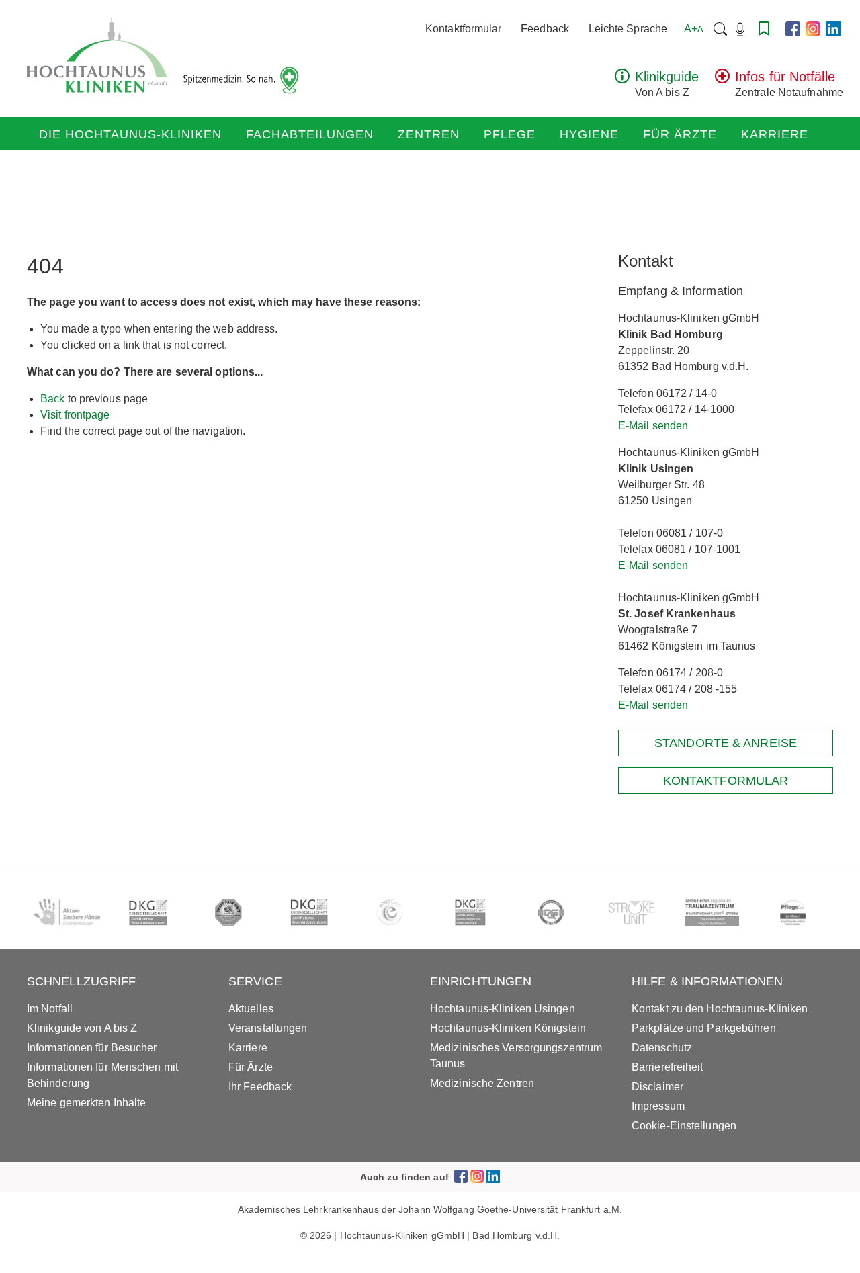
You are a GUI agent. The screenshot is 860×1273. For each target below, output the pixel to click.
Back (52, 398)
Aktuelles (250, 1008)
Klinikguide (667, 76)
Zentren (429, 134)
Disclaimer (657, 1086)
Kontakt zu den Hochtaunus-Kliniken (720, 1008)
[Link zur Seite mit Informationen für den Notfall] (722, 79)
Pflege (509, 134)
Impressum (658, 1106)
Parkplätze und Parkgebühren (704, 1028)
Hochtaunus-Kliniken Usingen (502, 1008)
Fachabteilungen (310, 134)
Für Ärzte (680, 134)
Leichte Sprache (628, 28)
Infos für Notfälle (785, 76)
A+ (695, 28)
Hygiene (589, 134)
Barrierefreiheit (667, 1067)
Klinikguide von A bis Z (82, 1028)
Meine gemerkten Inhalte (86, 1102)
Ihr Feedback (260, 1086)
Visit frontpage (75, 415)
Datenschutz (662, 1047)
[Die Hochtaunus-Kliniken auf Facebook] (792, 28)
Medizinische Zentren (482, 1083)
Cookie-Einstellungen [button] (684, 1125)
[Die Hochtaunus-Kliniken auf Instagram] (813, 28)
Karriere (774, 134)
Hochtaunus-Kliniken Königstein (508, 1028)
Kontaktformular (463, 28)
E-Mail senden (653, 425)
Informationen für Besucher (92, 1047)
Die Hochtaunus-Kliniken (130, 134)
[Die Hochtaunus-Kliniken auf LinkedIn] (833, 28)
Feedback (545, 28)
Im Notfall (50, 1008)
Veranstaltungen (268, 1028)
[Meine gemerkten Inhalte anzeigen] (764, 28)
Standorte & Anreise (725, 743)
